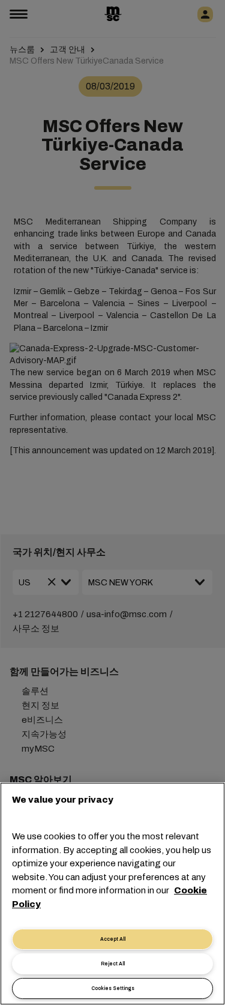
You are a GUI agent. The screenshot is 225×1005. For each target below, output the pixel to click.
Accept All (112, 939)
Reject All (113, 964)
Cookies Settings (112, 988)
